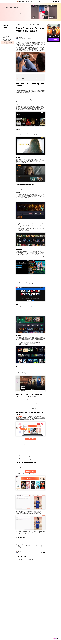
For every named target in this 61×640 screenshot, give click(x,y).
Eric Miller (20, 37)
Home (16, 24)
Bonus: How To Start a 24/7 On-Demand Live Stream (27, 78)
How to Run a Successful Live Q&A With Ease (24, 559)
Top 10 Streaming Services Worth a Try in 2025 (7, 43)
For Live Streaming (21, 24)
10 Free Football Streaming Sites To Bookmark (7, 33)
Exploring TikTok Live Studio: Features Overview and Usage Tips (7, 30)
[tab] (7, 25)
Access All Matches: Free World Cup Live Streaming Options (7, 36)
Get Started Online (31, 438)
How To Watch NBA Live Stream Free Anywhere (7, 40)
